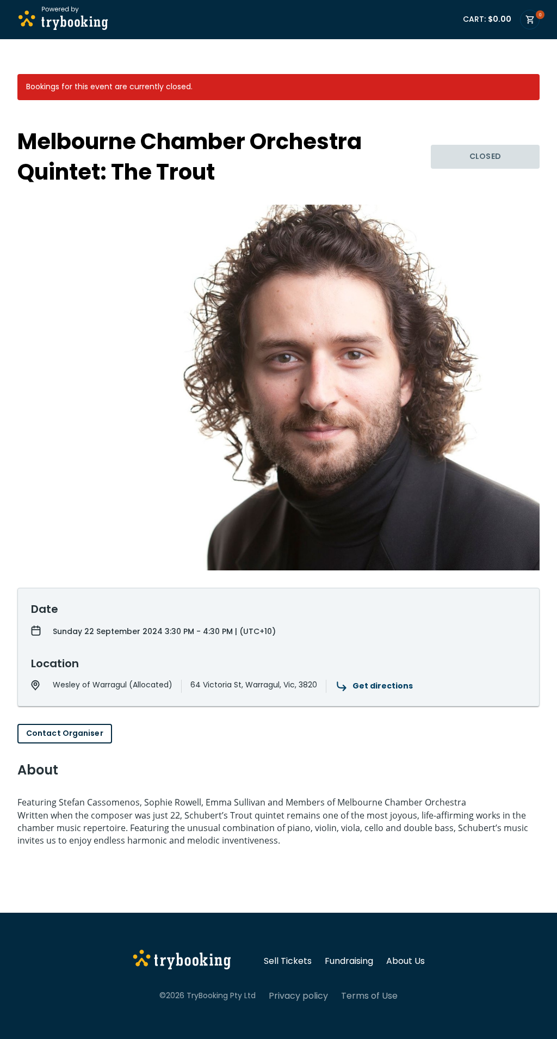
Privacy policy (298, 996)
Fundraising (349, 961)
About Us (405, 961)
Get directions (382, 685)
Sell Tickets (288, 961)
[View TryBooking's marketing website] (182, 961)
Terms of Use (369, 996)
